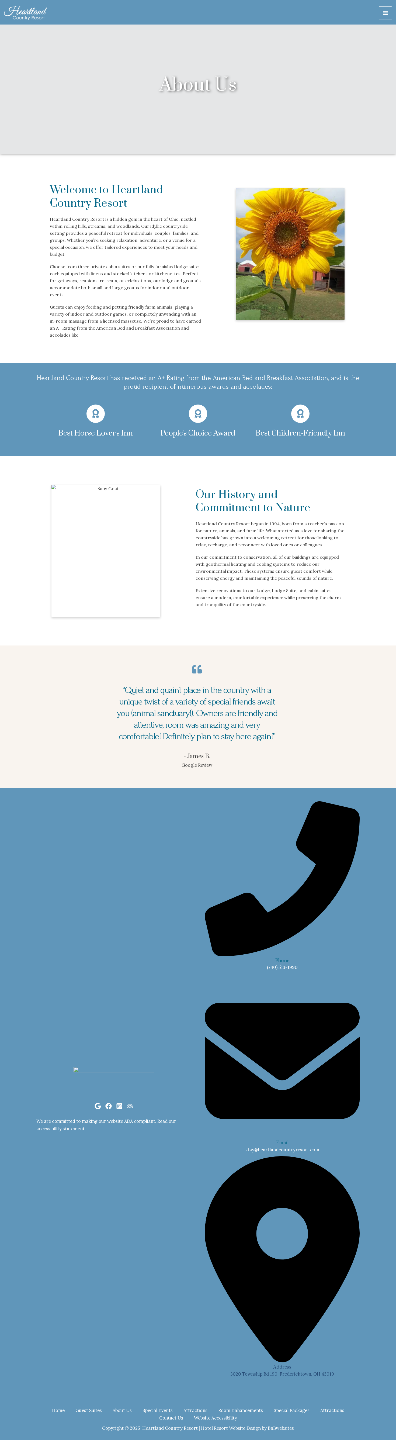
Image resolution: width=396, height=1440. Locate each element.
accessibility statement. (61, 1128)
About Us (122, 1410)
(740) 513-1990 (282, 967)
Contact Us (171, 1418)
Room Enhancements (240, 1410)
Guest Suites (88, 1410)
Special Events (158, 1410)
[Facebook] (108, 1106)
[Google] (98, 1106)
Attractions (195, 1410)
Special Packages (292, 1410)
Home (58, 1410)
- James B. (197, 756)
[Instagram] (119, 1106)
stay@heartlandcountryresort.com (282, 1149)
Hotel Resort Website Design (231, 1428)
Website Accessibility (215, 1418)
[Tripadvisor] (130, 1106)
